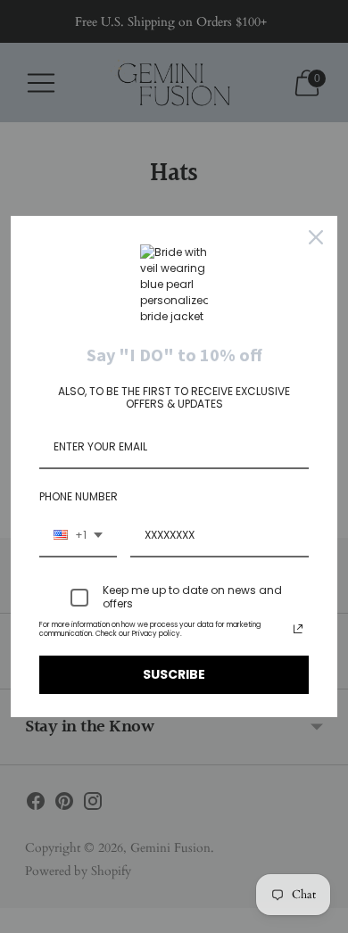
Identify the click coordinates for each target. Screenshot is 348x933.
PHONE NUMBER (78, 496)
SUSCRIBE (174, 674)
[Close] (315, 237)
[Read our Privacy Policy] (298, 629)
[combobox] (78, 536)
